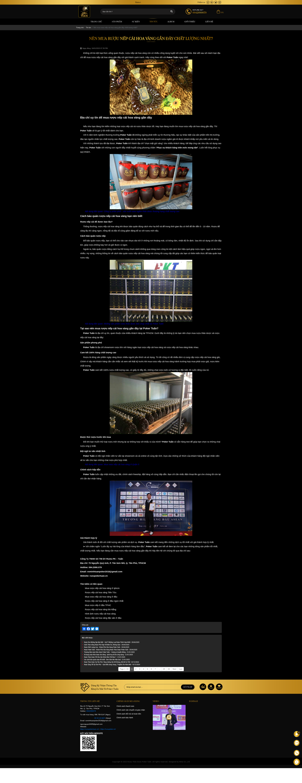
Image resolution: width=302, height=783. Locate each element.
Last (180, 669)
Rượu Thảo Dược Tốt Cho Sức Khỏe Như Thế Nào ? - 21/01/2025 (104, 657)
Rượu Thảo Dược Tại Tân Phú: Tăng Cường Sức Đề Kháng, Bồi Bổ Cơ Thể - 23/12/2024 (111, 662)
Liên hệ (209, 22)
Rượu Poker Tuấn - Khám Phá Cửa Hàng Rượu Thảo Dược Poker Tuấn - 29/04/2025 (110, 649)
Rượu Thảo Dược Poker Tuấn (139, 762)
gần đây (134, 328)
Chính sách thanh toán (125, 706)
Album (170, 22)
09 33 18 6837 (99, 718)
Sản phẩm (117, 22)
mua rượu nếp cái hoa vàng (192, 126)
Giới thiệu (189, 22)
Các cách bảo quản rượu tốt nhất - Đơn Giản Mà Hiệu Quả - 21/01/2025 (107, 659)
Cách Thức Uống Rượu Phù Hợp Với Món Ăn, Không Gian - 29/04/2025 (106, 644)
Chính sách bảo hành (125, 718)
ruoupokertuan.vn (99, 576)
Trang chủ (96, 22)
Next (174, 669)
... (159, 669)
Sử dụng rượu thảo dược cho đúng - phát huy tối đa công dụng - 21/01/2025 (108, 654)
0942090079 (91, 711)
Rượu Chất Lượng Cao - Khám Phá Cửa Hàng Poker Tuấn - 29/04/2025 (106, 647)
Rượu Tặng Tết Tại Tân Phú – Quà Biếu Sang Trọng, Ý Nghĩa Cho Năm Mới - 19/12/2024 (112, 664)
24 (169, 669)
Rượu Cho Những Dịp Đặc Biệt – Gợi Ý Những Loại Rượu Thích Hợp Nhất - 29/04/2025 (111, 642)
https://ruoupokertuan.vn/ (89, 729)
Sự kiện (136, 22)
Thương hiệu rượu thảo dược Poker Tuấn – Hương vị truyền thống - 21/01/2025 (109, 652)
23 (164, 669)
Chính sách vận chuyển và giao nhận (131, 710)
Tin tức (153, 22)
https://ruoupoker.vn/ (108, 729)
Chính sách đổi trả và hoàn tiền (129, 714)
